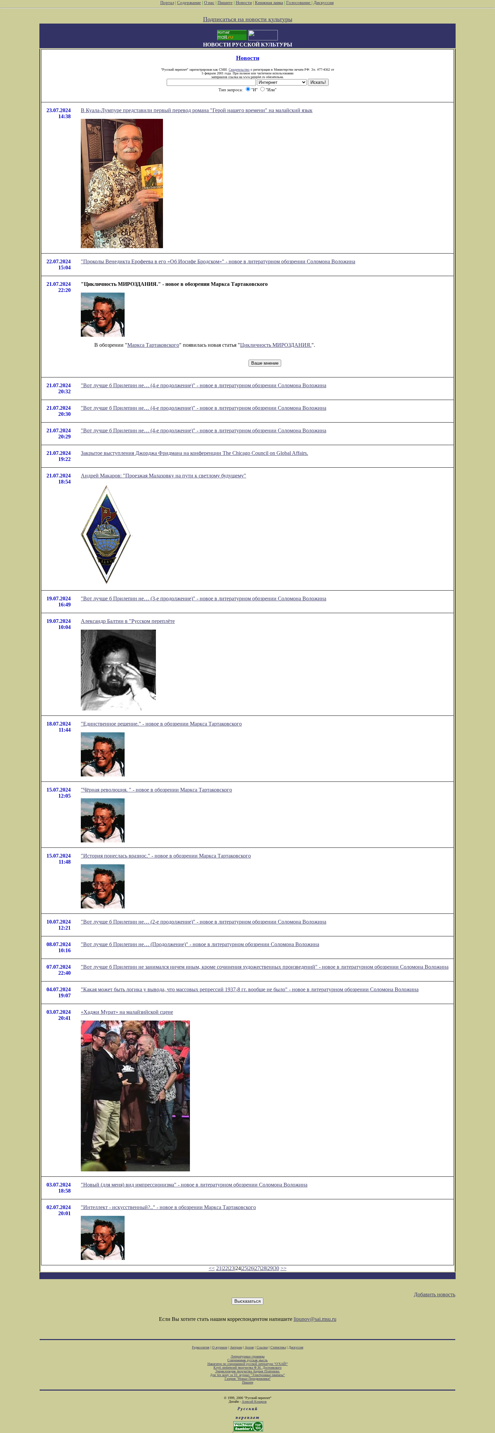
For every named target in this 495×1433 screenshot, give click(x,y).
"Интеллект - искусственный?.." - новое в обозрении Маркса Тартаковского (168, 1207)
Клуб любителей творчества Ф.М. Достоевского (247, 1367)
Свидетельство (239, 69)
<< (212, 1268)
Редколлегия (200, 1347)
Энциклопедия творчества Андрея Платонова (247, 1371)
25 (244, 1268)
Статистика (278, 1347)
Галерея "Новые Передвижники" (248, 1378)
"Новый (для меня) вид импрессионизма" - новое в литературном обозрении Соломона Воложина (194, 1185)
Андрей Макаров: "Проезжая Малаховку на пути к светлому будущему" (163, 475)
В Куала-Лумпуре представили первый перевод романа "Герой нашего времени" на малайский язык (196, 110)
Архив (249, 1347)
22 (225, 1268)
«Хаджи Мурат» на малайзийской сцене (127, 1012)
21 (219, 1268)
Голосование (298, 2)
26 (251, 1268)
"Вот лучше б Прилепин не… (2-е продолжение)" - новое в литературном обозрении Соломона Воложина (203, 922)
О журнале (219, 1347)
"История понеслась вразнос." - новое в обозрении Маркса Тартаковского (166, 856)
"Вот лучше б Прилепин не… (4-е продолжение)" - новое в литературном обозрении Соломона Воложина (203, 385)
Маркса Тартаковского (153, 345)
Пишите (225, 2)
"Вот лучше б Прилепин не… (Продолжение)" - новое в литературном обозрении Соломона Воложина (200, 944)
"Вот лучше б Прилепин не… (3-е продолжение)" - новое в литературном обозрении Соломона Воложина (203, 598)
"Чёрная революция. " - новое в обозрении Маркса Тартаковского (156, 790)
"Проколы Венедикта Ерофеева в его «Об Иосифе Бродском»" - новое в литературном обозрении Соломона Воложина (218, 261)
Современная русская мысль (247, 1360)
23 (231, 1268)
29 (270, 1268)
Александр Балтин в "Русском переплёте (128, 621)
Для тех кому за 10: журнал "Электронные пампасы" (247, 1375)
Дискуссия (324, 2)
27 (257, 1268)
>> (283, 1268)
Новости (244, 2)
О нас (209, 2)
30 (276, 1268)
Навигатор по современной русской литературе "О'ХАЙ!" (247, 1364)
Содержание (189, 2)
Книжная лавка (269, 2)
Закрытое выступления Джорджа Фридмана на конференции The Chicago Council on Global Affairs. (194, 453)
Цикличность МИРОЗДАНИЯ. (275, 345)
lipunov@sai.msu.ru (315, 1319)
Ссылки (262, 1347)
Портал (167, 2)
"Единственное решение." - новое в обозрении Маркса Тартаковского (161, 724)
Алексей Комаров (254, 1401)
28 (263, 1268)
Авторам (236, 1347)
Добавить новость (434, 1294)
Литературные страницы (248, 1356)
